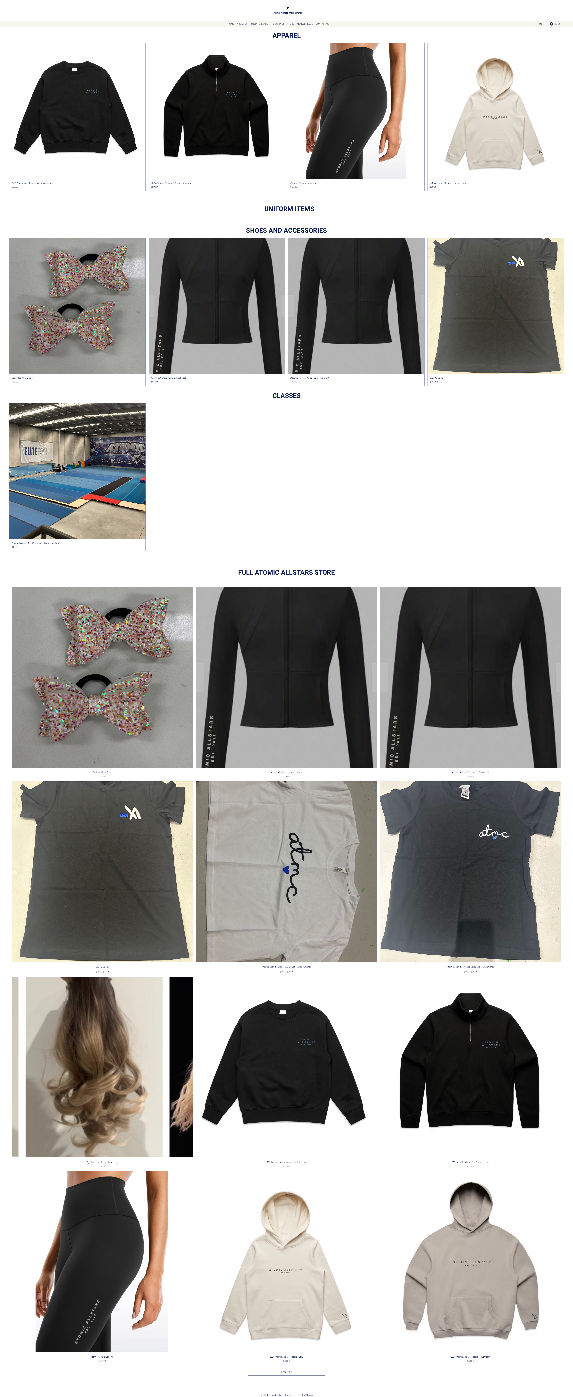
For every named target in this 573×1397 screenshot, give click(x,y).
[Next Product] (568, 117)
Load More (286, 1371)
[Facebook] (545, 23)
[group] (286, 117)
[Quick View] (102, 677)
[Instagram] (540, 23)
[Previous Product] (5, 117)
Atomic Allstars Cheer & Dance (288, 13)
